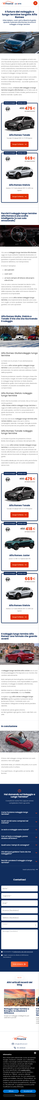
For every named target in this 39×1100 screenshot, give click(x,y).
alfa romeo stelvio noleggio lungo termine (18, 405)
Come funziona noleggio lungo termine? (14, 813)
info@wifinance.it (19, 1044)
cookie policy (25, 1070)
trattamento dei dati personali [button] (23, 952)
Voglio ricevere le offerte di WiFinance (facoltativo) (15, 956)
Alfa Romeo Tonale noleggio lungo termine (16, 432)
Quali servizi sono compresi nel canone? (14, 822)
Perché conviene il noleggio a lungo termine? (16, 861)
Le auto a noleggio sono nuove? (15, 829)
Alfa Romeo (18, 90)
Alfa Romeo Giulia (11, 353)
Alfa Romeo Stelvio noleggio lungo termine (16, 394)
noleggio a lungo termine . (18, 73)
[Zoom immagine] (19, 42)
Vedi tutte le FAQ (30, 869)
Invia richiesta (19, 964)
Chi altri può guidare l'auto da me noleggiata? (16, 853)
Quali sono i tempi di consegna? (15, 845)
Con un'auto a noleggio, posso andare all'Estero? (14, 837)
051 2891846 (19, 1048)
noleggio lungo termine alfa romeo (16, 671)
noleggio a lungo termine (19, 758)
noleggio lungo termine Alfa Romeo (22, 252)
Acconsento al (18, 952)
